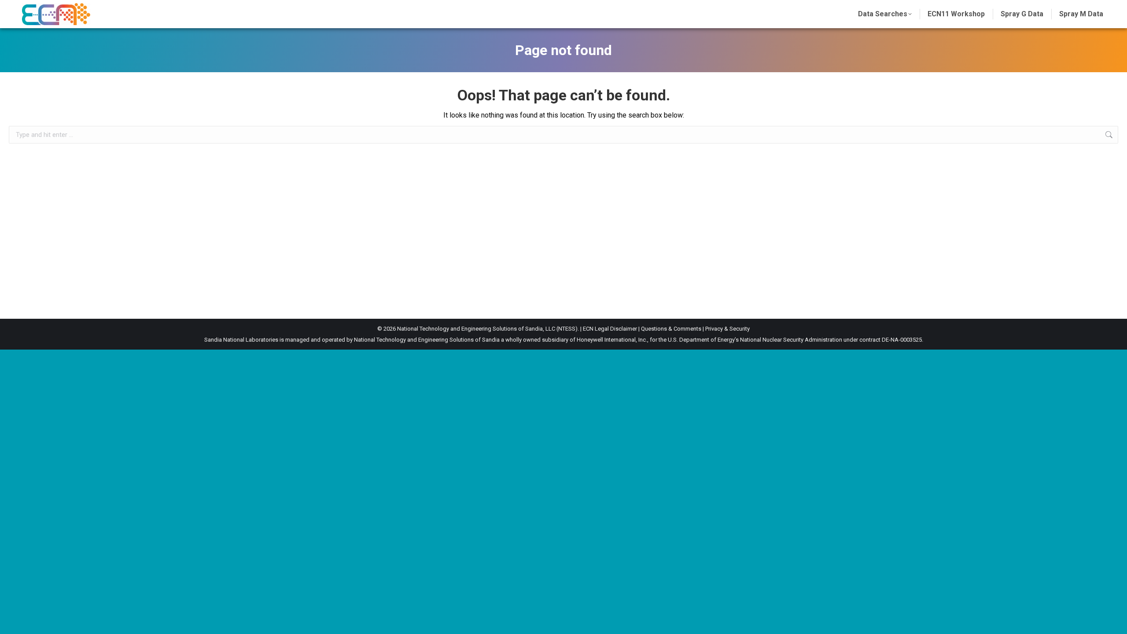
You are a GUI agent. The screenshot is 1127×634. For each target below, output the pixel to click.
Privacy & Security (727, 328)
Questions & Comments (671, 328)
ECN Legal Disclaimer (610, 328)
